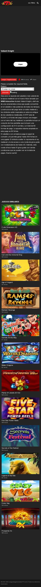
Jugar (20, 64)
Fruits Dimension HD (9, 227)
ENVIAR (5, 93)
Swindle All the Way (9, 338)
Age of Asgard (7, 282)
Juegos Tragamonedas (9, 79)
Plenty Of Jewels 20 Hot (11, 393)
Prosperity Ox (7, 531)
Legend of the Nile (8, 476)
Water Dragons (7, 365)
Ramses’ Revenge (8, 310)
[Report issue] (19, 79)
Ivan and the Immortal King (12, 255)
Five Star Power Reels (10, 420)
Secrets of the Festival (10, 448)
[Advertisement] (20, 28)
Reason (3, 86)
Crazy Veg (5, 503)
